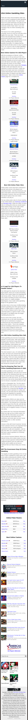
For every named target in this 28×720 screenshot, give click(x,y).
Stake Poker (14, 168)
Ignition (3, 531)
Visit (24, 521)
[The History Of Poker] (14, 678)
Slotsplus (24, 65)
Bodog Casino (5, 551)
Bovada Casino (5, 540)
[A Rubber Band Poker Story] (5, 665)
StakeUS (4, 545)
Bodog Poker (5, 529)
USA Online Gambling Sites (19, 692)
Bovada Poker (8, 203)
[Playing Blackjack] (5, 678)
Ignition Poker (14, 269)
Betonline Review (14, 105)
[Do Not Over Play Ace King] (14, 665)
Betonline (4, 523)
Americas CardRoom (21, 201)
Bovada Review (14, 84)
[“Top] (14, 687)
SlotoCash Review (14, 149)
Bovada (21, 388)
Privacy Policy (17, 718)
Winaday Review (14, 126)
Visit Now (14, 96)
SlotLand (4, 548)
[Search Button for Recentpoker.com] (25, 656)
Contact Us (9, 718)
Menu (3, 5)
